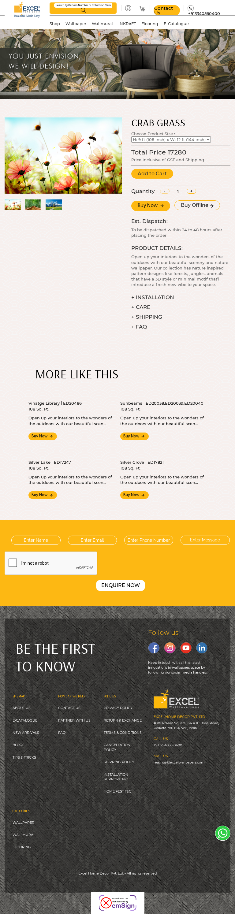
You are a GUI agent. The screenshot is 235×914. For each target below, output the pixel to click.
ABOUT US (22, 708)
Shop (55, 23)
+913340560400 (204, 13)
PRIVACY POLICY (118, 708)
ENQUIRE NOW (120, 585)
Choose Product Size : (153, 133)
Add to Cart (152, 173)
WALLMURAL (24, 835)
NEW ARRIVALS (26, 732)
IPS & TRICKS (25, 757)
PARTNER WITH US (74, 720)
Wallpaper (75, 23)
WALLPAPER (23, 822)
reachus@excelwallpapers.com (179, 762)
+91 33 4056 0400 (168, 745)
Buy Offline (195, 205)
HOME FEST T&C (117, 791)
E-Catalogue (176, 23)
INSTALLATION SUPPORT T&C (116, 776)
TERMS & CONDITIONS (123, 732)
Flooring (149, 23)
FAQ (61, 732)
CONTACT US (69, 708)
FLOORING (22, 847)
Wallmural (102, 23)
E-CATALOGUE (25, 720)
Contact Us (163, 10)
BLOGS (18, 745)
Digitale (165, 899)
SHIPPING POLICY (119, 762)
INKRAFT (127, 23)
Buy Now (148, 206)
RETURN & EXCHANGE (123, 720)
